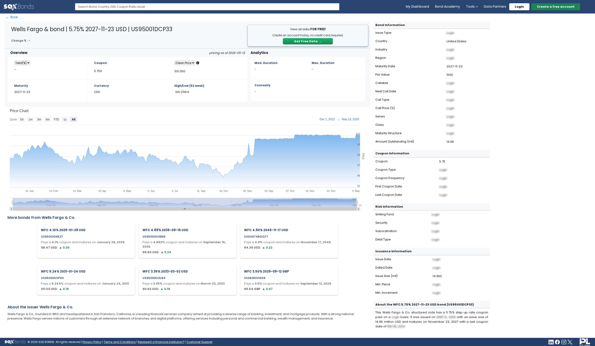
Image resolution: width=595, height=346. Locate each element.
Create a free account (556, 6)
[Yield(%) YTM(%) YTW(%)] (22, 62)
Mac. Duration (323, 63)
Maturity (21, 86)
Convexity (263, 85)
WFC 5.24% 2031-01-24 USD (63, 271)
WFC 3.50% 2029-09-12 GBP (266, 271)
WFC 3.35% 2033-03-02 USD (165, 271)
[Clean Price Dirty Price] (184, 62)
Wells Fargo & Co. (58, 217)
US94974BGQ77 (256, 237)
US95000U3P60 (52, 278)
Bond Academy (447, 6)
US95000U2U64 (153, 278)
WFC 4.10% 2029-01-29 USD (63, 230)
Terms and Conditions (120, 342)
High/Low (189, 86)
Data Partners (495, 6)
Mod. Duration (266, 63)
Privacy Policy (92, 342)
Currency (101, 86)
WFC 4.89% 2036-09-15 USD (165, 230)
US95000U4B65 (153, 237)
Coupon (100, 63)
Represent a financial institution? (161, 342)
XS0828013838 (254, 278)
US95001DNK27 (52, 237)
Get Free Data (308, 41)
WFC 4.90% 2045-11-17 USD (266, 230)
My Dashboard (417, 6)
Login (519, 6)
